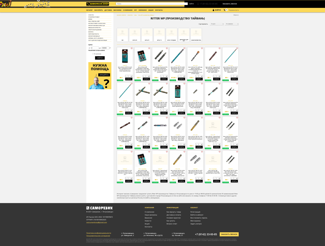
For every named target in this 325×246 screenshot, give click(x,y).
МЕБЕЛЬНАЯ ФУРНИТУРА (94, 27)
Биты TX (159, 40)
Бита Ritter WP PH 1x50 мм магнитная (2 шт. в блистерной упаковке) (195, 138)
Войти (218, 10)
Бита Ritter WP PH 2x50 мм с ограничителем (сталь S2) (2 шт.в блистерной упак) (178, 104)
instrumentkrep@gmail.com (96, 222)
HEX (122, 40)
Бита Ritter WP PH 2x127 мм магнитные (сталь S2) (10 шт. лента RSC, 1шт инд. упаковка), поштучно (230, 69)
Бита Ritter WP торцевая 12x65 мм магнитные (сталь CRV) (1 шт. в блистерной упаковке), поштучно (143, 69)
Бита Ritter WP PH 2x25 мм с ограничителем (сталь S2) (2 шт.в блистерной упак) (125, 69)
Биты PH (135, 40)
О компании (127, 10)
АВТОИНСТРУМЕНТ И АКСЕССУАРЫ (96, 23)
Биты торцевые (171, 40)
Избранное (143, 10)
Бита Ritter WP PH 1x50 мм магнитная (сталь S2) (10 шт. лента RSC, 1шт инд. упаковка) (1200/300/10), (160, 105)
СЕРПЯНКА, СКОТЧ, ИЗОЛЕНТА (95, 38)
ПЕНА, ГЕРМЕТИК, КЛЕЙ (93, 21)
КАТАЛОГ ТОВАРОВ (121, 15)
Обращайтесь (104, 75)
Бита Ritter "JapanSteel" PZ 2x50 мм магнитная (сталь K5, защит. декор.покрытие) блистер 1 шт (160, 173)
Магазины (117, 10)
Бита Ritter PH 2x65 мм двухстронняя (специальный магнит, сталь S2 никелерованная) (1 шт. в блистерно (195, 70)
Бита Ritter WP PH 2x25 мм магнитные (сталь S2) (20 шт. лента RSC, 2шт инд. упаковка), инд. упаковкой (195, 105)
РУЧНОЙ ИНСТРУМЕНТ (94, 17)
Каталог (89, 10)
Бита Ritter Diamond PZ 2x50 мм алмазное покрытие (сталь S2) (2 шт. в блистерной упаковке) (230, 139)
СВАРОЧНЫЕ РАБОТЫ (93, 34)
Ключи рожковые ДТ (94, 36)
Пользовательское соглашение (98, 236)
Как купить (98, 10)
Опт (135, 10)
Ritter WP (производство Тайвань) (146, 15)
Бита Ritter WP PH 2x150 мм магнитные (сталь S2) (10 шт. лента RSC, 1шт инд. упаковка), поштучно (125, 105)
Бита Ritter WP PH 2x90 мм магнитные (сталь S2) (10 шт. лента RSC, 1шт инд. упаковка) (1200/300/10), (178, 69)
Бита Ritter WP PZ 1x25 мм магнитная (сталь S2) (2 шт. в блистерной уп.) (125, 172)
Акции (150, 10)
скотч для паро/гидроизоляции (97, 40)
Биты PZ (147, 40)
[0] (225, 10)
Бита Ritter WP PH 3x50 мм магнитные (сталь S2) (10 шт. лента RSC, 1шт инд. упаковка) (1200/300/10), (160, 139)
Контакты (159, 10)
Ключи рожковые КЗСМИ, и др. (96, 25)
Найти (191, 4)
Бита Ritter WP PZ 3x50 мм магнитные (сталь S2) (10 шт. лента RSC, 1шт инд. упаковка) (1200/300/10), (125, 139)
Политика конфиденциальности (98, 233)
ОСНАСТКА (91, 15)
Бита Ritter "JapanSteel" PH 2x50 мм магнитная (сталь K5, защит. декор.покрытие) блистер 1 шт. (213, 139)
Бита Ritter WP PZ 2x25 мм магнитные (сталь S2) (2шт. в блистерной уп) (195, 172)
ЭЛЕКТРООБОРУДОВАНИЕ (94, 29)
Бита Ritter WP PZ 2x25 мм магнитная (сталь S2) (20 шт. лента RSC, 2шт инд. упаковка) (178, 138)
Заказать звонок (230, 4)
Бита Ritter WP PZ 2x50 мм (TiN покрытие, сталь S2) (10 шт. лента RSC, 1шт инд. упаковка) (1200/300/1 (230, 173)
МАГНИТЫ (90, 32)
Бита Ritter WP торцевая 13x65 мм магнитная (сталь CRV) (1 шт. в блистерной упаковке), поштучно (143, 173)
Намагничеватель (196, 40)
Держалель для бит (184, 40)
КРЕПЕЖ (90, 19)
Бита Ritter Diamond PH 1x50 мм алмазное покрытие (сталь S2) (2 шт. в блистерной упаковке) (230, 105)
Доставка (108, 10)
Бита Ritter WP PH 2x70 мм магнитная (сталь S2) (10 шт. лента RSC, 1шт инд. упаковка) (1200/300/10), (142, 105)
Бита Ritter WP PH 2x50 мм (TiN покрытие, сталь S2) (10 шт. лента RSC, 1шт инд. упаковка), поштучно (178, 173)
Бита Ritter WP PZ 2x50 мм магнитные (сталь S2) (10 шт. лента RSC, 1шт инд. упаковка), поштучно (213, 105)
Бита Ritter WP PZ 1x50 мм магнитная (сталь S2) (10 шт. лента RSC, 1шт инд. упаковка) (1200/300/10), (142, 139)
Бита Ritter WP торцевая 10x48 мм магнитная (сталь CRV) (213, 172)
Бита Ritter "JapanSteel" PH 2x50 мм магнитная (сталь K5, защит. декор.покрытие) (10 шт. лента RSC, (213, 69)
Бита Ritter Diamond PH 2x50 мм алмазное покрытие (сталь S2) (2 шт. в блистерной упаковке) (160, 69)
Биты (135, 15)
